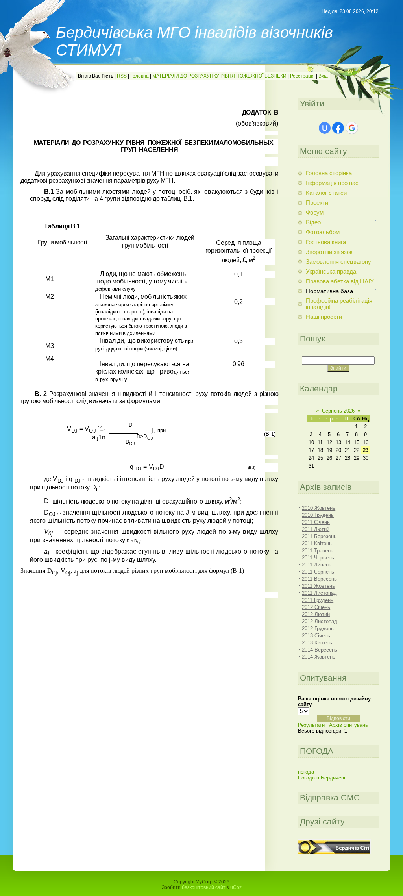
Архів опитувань (348, 725)
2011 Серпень (318, 572)
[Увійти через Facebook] (338, 128)
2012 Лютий (316, 614)
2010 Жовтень (318, 508)
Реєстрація (302, 76)
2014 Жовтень (318, 657)
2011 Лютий (315, 529)
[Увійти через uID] (325, 128)
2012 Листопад (319, 621)
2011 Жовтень (318, 586)
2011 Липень (316, 565)
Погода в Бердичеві (321, 778)
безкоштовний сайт (204, 887)
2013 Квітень (317, 643)
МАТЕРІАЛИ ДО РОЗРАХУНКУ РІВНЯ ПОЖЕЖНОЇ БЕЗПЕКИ (219, 76)
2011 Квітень (317, 543)
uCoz (236, 887)
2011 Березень (319, 536)
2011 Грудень (317, 600)
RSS (122, 76)
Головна (139, 76)
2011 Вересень (319, 579)
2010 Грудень (318, 515)
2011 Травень (317, 551)
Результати (311, 725)
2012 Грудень (318, 628)
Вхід (323, 76)
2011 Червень (318, 558)
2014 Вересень (319, 650)
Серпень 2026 (338, 411)
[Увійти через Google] (352, 128)
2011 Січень (316, 522)
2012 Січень (316, 607)
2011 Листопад (319, 593)
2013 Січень (316, 636)
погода (306, 772)
